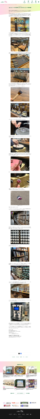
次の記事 (27, 393)
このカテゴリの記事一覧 (20, 393)
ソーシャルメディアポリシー (20, 416)
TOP (1, 4)
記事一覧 (3, 4)
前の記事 (13, 393)
